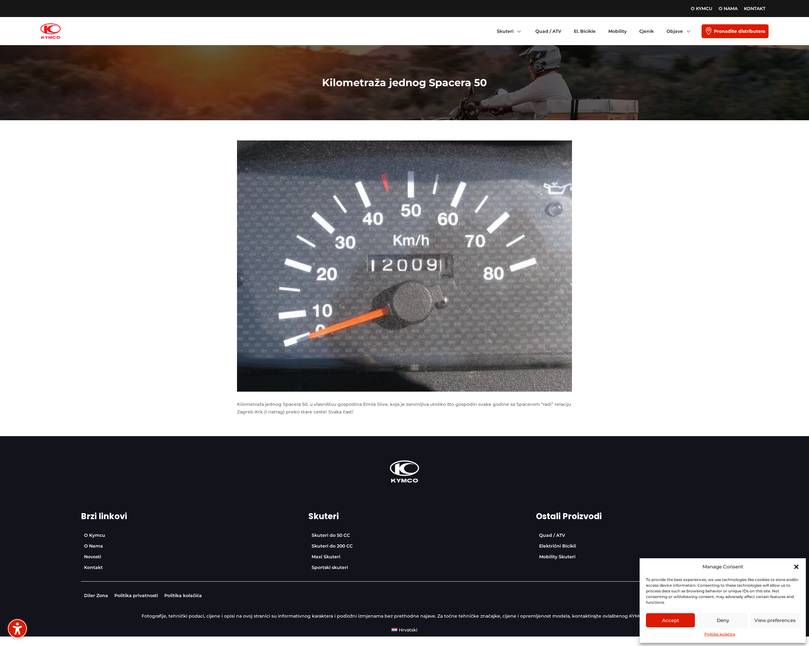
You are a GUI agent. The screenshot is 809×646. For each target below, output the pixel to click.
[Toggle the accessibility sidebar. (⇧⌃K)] (17, 628)
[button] (796, 567)
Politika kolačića (719, 634)
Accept (670, 620)
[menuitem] (701, 8)
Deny (723, 620)
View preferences (775, 620)
